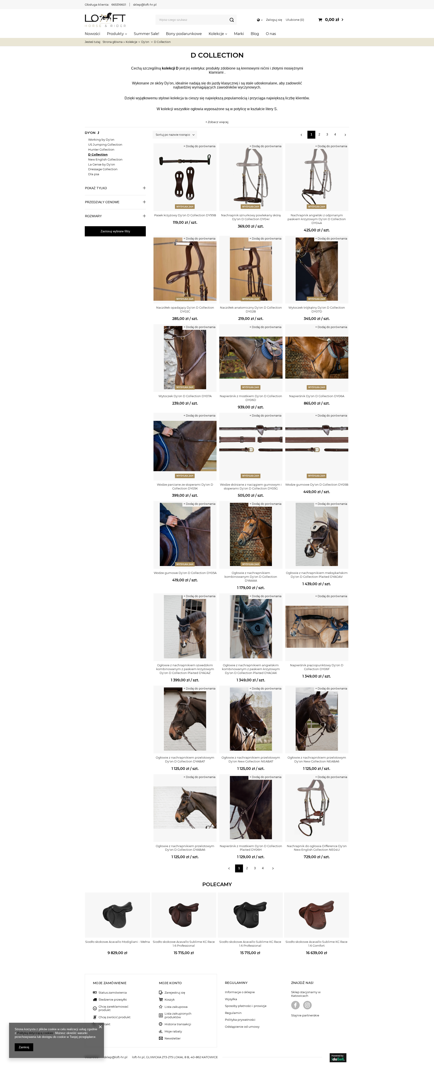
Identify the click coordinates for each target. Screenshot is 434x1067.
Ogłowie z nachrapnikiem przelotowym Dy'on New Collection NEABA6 (317, 759)
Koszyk (170, 999)
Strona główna (113, 42)
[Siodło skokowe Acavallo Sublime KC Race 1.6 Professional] (184, 915)
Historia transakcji (178, 1024)
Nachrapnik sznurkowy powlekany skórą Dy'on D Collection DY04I (251, 217)
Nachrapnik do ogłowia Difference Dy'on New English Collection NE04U (317, 848)
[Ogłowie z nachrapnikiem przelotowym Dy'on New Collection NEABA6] (316, 719)
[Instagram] (307, 1005)
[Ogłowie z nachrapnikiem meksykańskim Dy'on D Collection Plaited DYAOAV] (316, 535)
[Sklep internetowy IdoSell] (338, 1058)
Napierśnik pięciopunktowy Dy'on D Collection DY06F (316, 667)
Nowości (92, 34)
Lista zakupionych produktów (178, 1015)
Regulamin (233, 1013)
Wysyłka (231, 999)
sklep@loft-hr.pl (145, 4)
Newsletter (173, 1038)
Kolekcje (216, 34)
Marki (239, 34)
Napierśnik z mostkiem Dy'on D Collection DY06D (251, 398)
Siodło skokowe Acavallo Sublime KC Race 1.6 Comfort (316, 943)
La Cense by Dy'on (101, 164)
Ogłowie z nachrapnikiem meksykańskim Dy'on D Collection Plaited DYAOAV (317, 574)
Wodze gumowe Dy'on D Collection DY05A (185, 573)
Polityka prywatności (240, 1019)
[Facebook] (295, 1005)
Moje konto (170, 983)
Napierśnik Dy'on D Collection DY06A (316, 396)
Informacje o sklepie (240, 992)
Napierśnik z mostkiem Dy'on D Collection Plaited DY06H (251, 848)
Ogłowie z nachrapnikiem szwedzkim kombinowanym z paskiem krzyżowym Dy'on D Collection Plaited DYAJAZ (185, 669)
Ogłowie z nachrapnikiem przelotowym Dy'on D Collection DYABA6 (185, 848)
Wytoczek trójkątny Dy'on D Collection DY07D (316, 309)
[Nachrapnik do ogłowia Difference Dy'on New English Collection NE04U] (316, 808)
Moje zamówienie (109, 983)
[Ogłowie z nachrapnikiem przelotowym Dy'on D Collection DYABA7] (185, 719)
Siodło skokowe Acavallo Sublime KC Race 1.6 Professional (184, 943)
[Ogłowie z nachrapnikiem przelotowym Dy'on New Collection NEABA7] (250, 719)
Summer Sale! (146, 34)
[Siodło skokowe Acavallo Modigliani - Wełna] (117, 915)
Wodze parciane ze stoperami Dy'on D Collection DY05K (185, 486)
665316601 (118, 4)
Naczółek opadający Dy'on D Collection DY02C (185, 309)
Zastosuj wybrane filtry (115, 231)
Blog (255, 34)
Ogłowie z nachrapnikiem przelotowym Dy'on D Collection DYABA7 (185, 759)
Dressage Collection (103, 169)
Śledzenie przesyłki (113, 999)
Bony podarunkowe (184, 34)
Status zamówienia (113, 992)
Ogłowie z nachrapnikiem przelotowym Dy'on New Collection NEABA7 (251, 759)
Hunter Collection (101, 149)
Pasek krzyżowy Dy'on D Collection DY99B (185, 215)
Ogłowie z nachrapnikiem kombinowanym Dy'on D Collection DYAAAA (250, 576)
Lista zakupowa (176, 1007)
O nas (271, 34)
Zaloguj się (274, 19)
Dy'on (145, 42)
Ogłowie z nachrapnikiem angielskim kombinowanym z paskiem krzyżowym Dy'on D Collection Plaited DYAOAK (251, 669)
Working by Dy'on (101, 139)
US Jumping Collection (105, 144)
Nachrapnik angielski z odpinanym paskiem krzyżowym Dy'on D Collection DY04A (317, 219)
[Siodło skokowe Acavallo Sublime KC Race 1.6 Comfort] (316, 915)
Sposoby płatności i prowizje (246, 1006)
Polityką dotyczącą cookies (35, 1033)
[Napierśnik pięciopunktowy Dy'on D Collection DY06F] (316, 627)
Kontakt (104, 1024)
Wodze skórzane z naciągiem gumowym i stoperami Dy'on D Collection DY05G (251, 486)
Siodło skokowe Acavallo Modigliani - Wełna (117, 942)
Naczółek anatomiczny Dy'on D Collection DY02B (251, 309)
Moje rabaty (173, 1031)
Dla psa (93, 174)
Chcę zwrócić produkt (114, 1017)
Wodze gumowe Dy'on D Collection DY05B (316, 484)
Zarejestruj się (175, 992)
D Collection (98, 154)
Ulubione (294, 19)
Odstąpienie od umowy (242, 1026)
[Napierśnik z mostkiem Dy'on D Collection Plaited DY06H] (250, 808)
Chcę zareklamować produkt (113, 1008)
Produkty (115, 34)
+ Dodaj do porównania (199, 146)
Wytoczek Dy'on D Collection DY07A (185, 396)
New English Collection (105, 159)
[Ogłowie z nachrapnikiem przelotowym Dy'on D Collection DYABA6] (185, 808)
